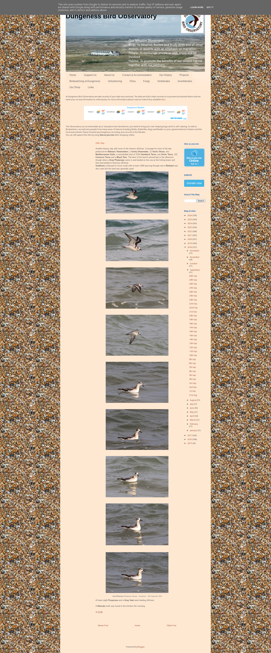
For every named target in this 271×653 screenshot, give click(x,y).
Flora (133, 81)
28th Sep (193, 284)
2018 (189, 247)
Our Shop (74, 87)
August (193, 400)
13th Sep (193, 343)
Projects (184, 75)
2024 (189, 223)
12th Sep (193, 347)
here (163, 99)
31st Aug (193, 395)
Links (91, 87)
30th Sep (193, 276)
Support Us (90, 75)
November (194, 257)
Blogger (141, 647)
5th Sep (192, 375)
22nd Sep (193, 307)
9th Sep (192, 359)
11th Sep (193, 351)
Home (72, 75)
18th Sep (193, 323)
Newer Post (103, 625)
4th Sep (192, 379)
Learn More (196, 7)
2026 (189, 215)
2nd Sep (193, 387)
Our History (165, 75)
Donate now (194, 183)
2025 (189, 219)
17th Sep (193, 327)
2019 (189, 243)
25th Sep (193, 296)
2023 (189, 227)
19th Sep (193, 319)
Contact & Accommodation (137, 75)
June (192, 408)
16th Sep (193, 331)
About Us (109, 75)
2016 (189, 439)
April (192, 416)
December (194, 251)
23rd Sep (193, 304)
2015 (189, 443)
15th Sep (193, 335)
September (195, 270)
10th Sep (193, 355)
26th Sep (193, 292)
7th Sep (192, 367)
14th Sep (193, 339)
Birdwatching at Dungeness (84, 81)
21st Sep (193, 312)
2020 (189, 239)
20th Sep (193, 315)
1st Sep (192, 391)
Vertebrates (163, 81)
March (193, 420)
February (194, 424)
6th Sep (192, 371)
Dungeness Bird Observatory (111, 16)
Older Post (171, 625)
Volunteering (115, 81)
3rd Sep (192, 383)
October (193, 263)
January (193, 430)
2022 (189, 231)
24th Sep (193, 300)
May (192, 412)
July (192, 404)
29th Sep (193, 280)
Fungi (146, 81)
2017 (189, 435)
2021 (189, 235)
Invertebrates (185, 81)
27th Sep (193, 288)
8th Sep (192, 363)
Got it (210, 7)
